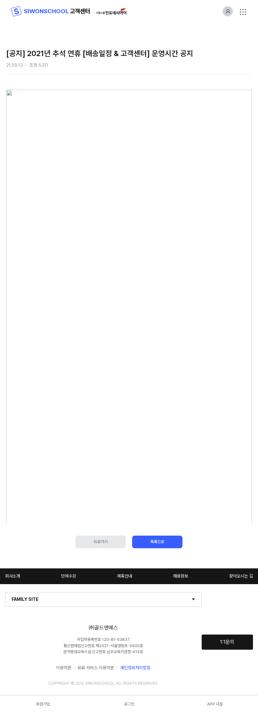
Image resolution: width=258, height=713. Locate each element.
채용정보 (180, 575)
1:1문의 (227, 642)
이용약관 (63, 667)
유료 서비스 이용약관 (95, 667)
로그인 (129, 704)
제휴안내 (124, 575)
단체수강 (68, 575)
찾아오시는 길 (241, 575)
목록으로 (157, 541)
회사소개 (12, 575)
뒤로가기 (101, 541)
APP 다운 (215, 704)
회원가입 (43, 704)
